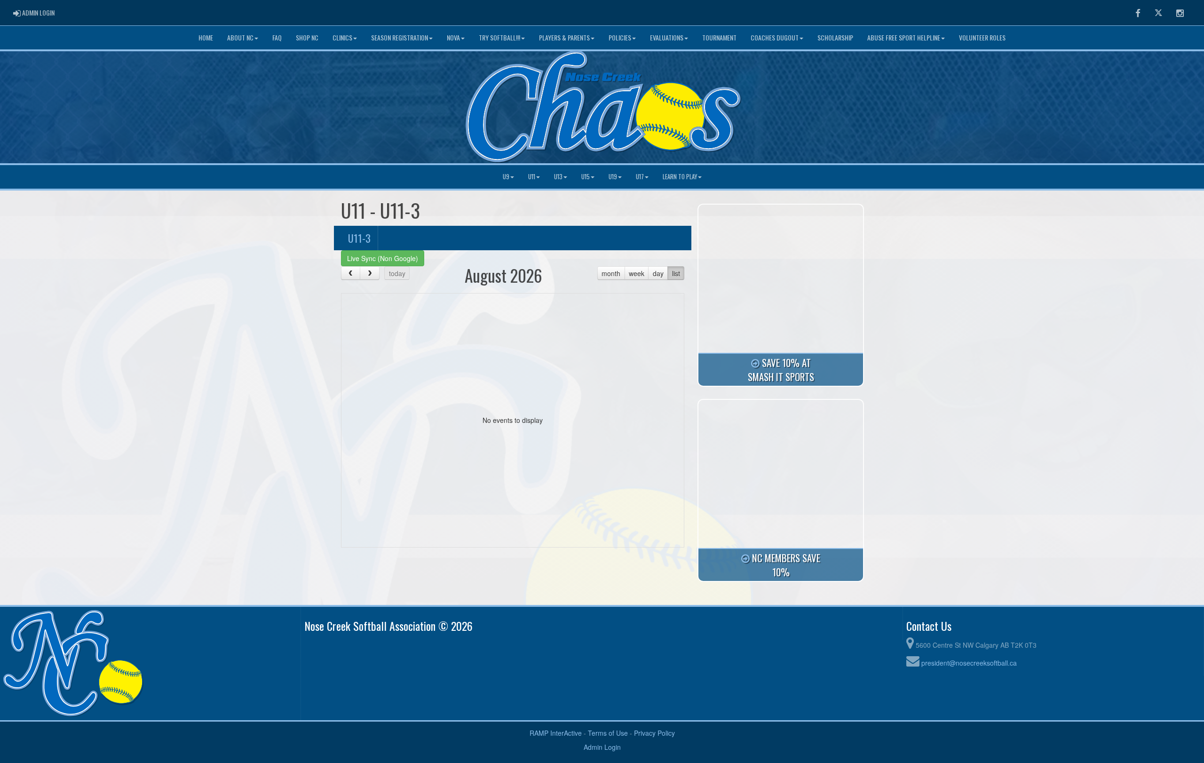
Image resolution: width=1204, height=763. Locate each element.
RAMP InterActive (556, 733)
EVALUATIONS (666, 37)
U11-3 (359, 238)
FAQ (277, 37)
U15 (585, 176)
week (636, 273)
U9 (506, 176)
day (658, 273)
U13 (558, 176)
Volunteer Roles (982, 37)
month (611, 273)
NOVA (453, 37)
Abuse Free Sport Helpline (903, 37)
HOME (205, 37)
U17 (640, 176)
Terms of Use (608, 733)
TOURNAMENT (719, 37)
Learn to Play (680, 176)
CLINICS (342, 37)
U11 (531, 176)
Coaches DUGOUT (775, 37)
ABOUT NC (240, 37)
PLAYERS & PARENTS (564, 37)
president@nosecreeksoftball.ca (969, 663)
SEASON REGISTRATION (399, 37)
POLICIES (620, 37)
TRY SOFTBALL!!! (499, 37)
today (397, 273)
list (676, 273)
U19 (613, 176)
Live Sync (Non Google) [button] (382, 258)
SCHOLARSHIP (835, 37)
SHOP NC (307, 37)
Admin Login (602, 747)
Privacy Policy (654, 733)
